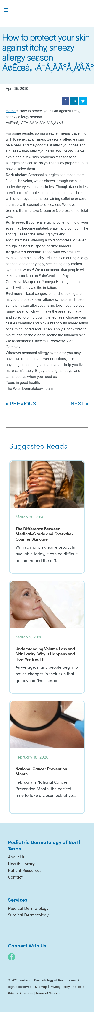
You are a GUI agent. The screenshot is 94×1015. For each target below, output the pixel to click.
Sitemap (41, 986)
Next (77, 403)
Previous (23, 403)
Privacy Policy (60, 986)
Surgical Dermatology (28, 915)
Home (11, 111)
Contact (15, 877)
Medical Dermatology (28, 908)
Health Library (21, 863)
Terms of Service (48, 993)
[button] (65, 101)
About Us (16, 857)
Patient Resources (24, 870)
